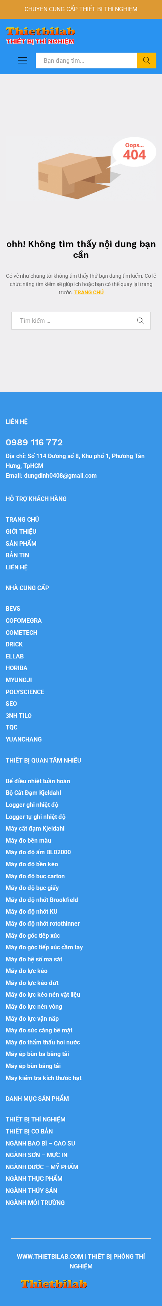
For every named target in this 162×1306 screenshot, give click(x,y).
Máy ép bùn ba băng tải (37, 1054)
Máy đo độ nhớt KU (32, 911)
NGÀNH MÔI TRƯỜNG (35, 1202)
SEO (11, 703)
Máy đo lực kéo (26, 971)
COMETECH (21, 632)
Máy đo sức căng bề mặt (39, 1030)
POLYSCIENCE (25, 692)
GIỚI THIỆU (21, 531)
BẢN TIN (17, 555)
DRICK (14, 644)
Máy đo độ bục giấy (32, 887)
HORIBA (17, 668)
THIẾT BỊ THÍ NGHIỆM (36, 1119)
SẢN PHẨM (21, 543)
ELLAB (15, 656)
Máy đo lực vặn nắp (32, 1018)
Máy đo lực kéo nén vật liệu (43, 994)
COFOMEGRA (24, 620)
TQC (11, 727)
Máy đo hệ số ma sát (34, 959)
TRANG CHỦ (89, 292)
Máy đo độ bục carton (35, 876)
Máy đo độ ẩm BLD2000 (38, 852)
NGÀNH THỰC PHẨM (34, 1178)
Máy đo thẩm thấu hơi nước (43, 1042)
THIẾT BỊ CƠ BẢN (29, 1131)
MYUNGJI (19, 680)
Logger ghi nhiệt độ (32, 804)
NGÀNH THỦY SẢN (31, 1190)
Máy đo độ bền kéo (32, 864)
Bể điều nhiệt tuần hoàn (38, 781)
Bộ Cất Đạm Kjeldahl (33, 792)
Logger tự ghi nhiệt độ (36, 816)
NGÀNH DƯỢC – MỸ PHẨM (42, 1167)
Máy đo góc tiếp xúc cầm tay (44, 947)
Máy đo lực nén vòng (34, 1006)
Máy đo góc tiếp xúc (33, 935)
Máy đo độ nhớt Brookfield (42, 899)
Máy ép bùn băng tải (33, 1066)
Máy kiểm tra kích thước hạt (43, 1078)
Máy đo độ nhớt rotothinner (43, 923)
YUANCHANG (24, 739)
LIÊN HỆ (17, 567)
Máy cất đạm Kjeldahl (35, 828)
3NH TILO (19, 715)
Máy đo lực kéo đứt (32, 983)
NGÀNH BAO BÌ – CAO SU (40, 1143)
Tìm (146, 60)
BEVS (13, 608)
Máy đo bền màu (28, 840)
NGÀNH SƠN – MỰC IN (36, 1155)
